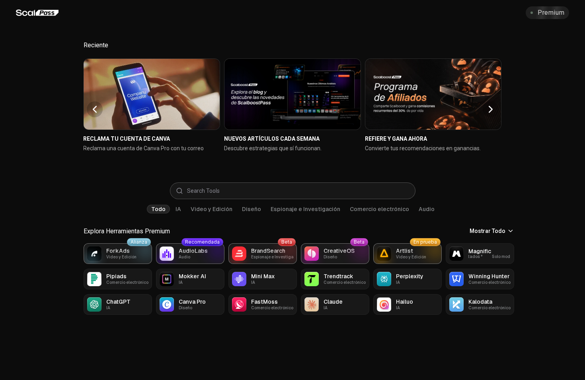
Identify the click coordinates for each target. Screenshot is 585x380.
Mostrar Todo (487, 231)
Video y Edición (211, 209)
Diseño (251, 209)
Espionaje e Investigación (305, 209)
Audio (427, 209)
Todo (158, 209)
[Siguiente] (491, 109)
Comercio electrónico (379, 209)
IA (178, 209)
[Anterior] (95, 109)
